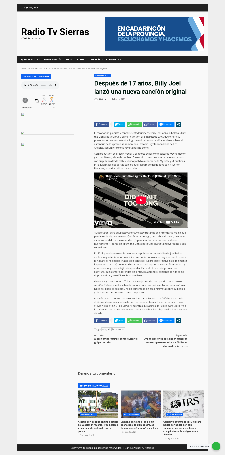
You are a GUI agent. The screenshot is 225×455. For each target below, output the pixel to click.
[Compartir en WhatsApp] (134, 124)
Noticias (103, 99)
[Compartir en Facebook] (101, 124)
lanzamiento (118, 329)
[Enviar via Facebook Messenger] (166, 124)
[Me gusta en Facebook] (150, 124)
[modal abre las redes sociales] (178, 124)
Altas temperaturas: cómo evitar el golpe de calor (116, 338)
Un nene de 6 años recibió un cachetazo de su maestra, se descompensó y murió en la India (141, 404)
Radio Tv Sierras (55, 31)
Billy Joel (106, 329)
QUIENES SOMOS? (30, 59)
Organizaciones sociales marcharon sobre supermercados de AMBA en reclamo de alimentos (166, 340)
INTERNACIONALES (102, 75)
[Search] (200, 60)
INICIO (69, 59)
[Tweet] (119, 124)
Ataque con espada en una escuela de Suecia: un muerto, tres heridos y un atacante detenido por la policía (98, 404)
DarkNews (131, 447)
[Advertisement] (154, 33)
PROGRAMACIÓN (53, 59)
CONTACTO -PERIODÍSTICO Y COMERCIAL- (99, 59)
